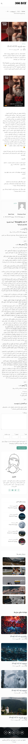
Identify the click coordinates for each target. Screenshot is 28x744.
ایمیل (16, 434)
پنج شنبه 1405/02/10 (12, 533)
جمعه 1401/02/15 (19, 217)
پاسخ (25, 241)
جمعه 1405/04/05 (13, 525)
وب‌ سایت (7, 434)
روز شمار (23, 44)
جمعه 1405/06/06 (13, 516)
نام (25, 434)
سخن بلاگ (21, 244)
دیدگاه (25, 413)
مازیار (21, 49)
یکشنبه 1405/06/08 (12, 508)
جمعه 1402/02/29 (9, 217)
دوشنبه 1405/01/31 (12, 541)
